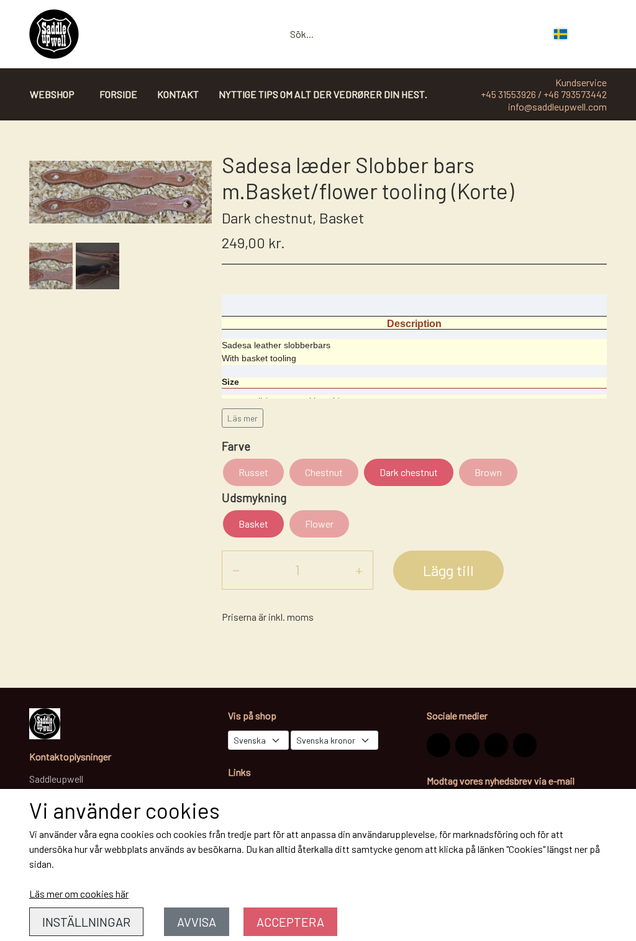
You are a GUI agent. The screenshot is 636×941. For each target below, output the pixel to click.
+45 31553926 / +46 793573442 (544, 94)
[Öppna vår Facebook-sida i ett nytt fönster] (467, 745)
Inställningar (86, 921)
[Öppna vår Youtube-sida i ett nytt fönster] (525, 745)
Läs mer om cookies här (79, 893)
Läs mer (242, 418)
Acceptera (290, 921)
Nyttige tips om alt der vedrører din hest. (323, 94)
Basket (253, 523)
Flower (319, 523)
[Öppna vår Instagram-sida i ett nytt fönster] (438, 745)
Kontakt (178, 94)
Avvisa (196, 921)
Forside (118, 94)
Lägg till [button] (448, 570)
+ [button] (359, 570)
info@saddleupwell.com (557, 106)
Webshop (52, 94)
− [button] (236, 570)
